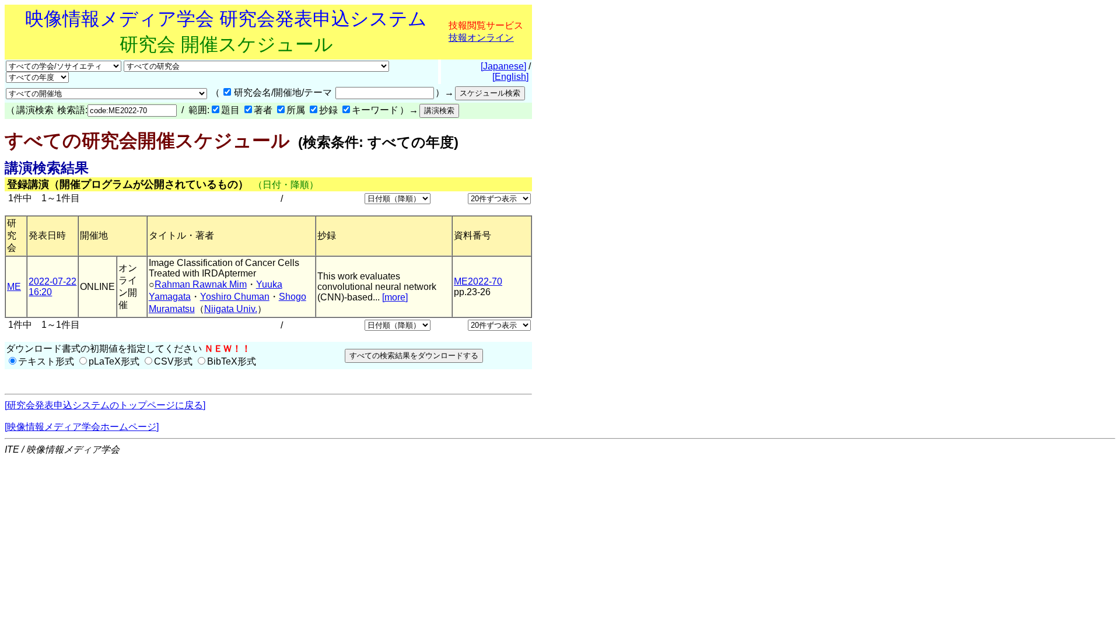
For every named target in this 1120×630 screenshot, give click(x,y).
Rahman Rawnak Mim (201, 284)
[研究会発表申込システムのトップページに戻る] (105, 405)
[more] (395, 297)
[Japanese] (503, 66)
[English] (510, 77)
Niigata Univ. (230, 309)
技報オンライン (481, 38)
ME (14, 287)
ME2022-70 (478, 281)
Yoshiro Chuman (235, 297)
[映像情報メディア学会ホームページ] (82, 427)
